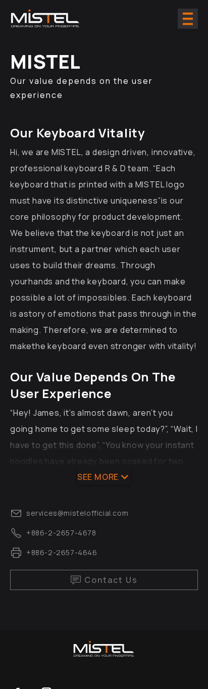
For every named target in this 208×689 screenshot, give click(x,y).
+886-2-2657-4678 (61, 532)
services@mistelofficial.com (77, 513)
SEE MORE (98, 476)
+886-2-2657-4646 (61, 552)
